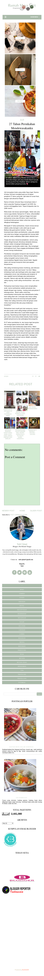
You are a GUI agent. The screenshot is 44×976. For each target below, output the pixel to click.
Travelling (22, 678)
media (22, 642)
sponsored (22, 666)
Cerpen (22, 593)
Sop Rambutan (21, 797)
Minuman (22, 646)
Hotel (22, 605)
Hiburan (22, 601)
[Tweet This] (40, 376)
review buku (22, 662)
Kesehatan (22, 613)
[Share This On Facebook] (37, 376)
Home (22, 511)
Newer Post (8, 511)
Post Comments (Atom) (18, 515)
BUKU (22, 589)
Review (22, 658)
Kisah (6, 376)
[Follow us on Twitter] (19, 572)
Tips (22, 670)
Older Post (36, 511)
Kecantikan (22, 609)
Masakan (22, 638)
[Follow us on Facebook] (14, 572)
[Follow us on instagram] (24, 572)
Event (22, 597)
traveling (22, 674)
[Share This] (34, 376)
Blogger (25, 970)
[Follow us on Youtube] (29, 572)
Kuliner (22, 626)
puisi (22, 654)
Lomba (22, 634)
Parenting (22, 650)
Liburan (22, 630)
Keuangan (22, 618)
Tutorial (22, 682)
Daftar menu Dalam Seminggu (21, 746)
